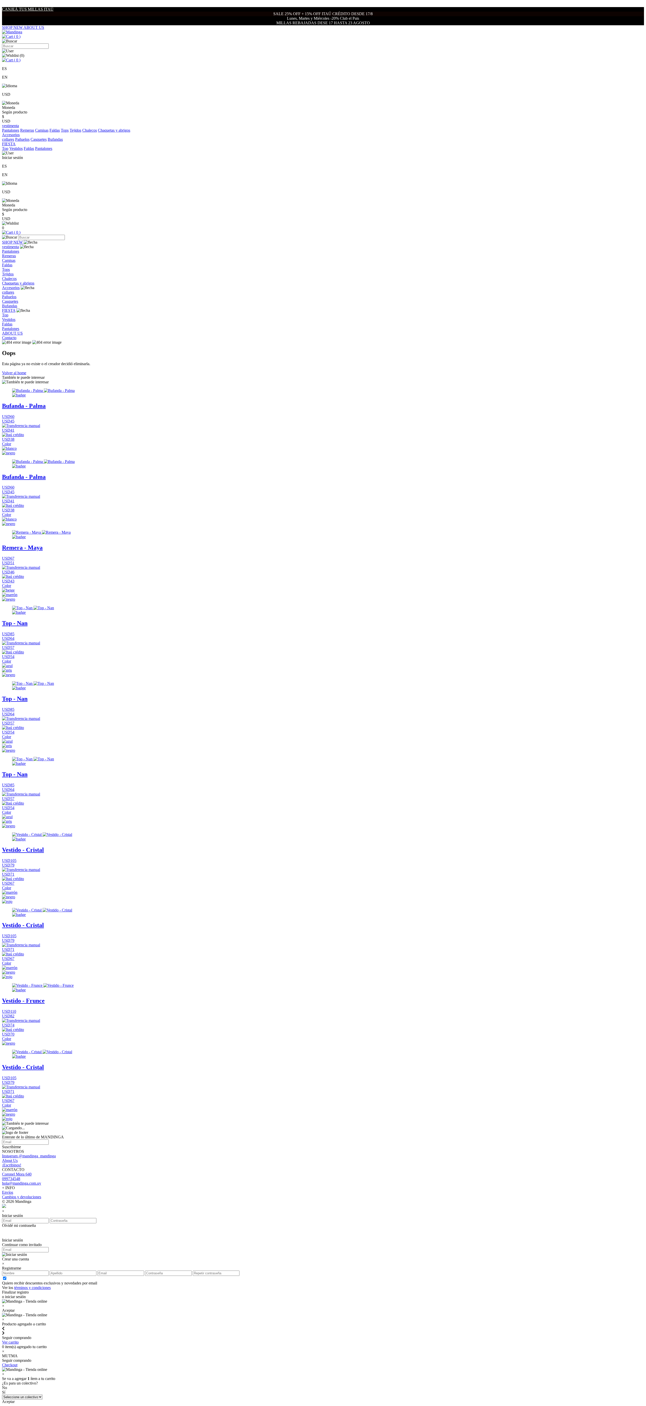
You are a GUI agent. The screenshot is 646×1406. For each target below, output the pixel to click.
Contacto (9, 338)
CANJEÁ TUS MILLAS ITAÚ (27, 9)
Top (5, 148)
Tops (65, 130)
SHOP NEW (12, 27)
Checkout (9, 1365)
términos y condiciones (32, 1287)
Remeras (27, 130)
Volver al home (14, 373)
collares (8, 139)
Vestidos (16, 148)
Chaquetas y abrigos (114, 130)
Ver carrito (10, 1342)
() (16, 36)
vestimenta (10, 247)
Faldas (54, 130)
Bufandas (55, 139)
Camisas (41, 130)
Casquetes (39, 139)
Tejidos (75, 130)
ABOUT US (33, 27)
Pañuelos (22, 139)
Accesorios (11, 288)
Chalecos (89, 130)
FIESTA (8, 310)
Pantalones (10, 130)
